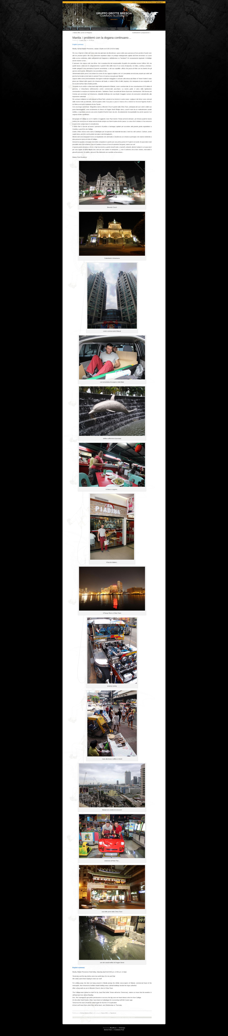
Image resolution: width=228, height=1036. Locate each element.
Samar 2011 (104, 1013)
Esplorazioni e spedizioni (99, 29)
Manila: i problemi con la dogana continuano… (101, 37)
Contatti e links (122, 29)
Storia (74, 29)
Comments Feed (119, 1029)
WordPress (113, 1027)
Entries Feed (108, 1029)
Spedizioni (113, 1013)
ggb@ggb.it (159, 2)
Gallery (113, 29)
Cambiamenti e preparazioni (141, 32)
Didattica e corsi (84, 29)
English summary (78, 44)
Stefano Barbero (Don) (86, 1013)
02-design (122, 1027)
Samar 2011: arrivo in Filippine (82, 32)
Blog (67, 29)
